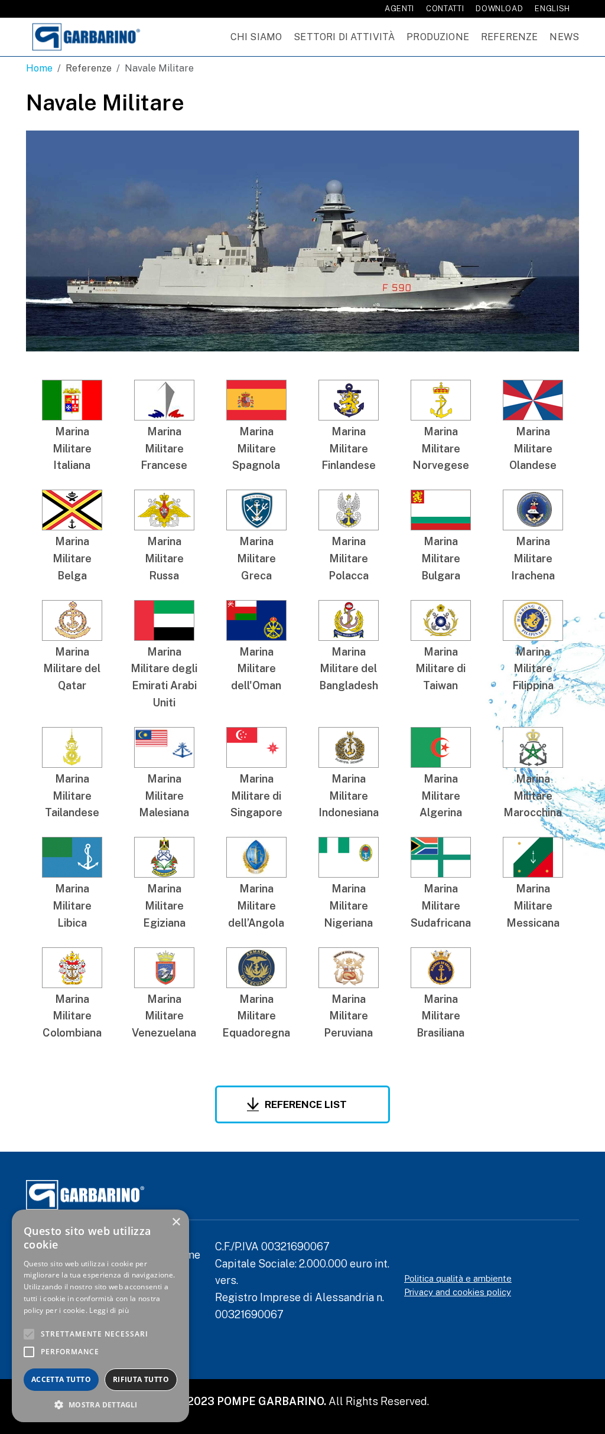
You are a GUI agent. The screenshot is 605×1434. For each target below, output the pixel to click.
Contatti (445, 8)
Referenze (509, 37)
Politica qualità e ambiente (458, 1278)
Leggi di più (109, 1310)
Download (499, 8)
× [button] (175, 1222)
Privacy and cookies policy (457, 1292)
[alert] (100, 1316)
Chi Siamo (256, 37)
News (564, 37)
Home (39, 68)
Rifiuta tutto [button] (141, 1379)
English (552, 8)
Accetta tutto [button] (61, 1379)
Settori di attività (344, 37)
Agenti (399, 8)
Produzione (437, 37)
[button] (100, 1404)
